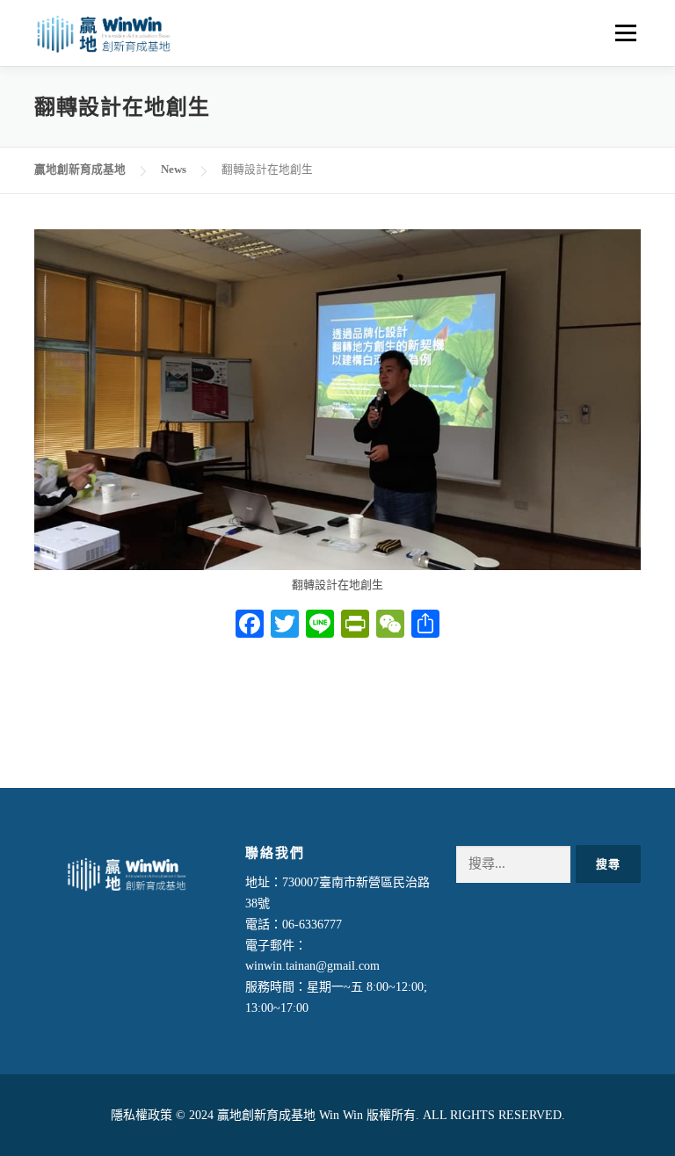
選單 (623, 32)
